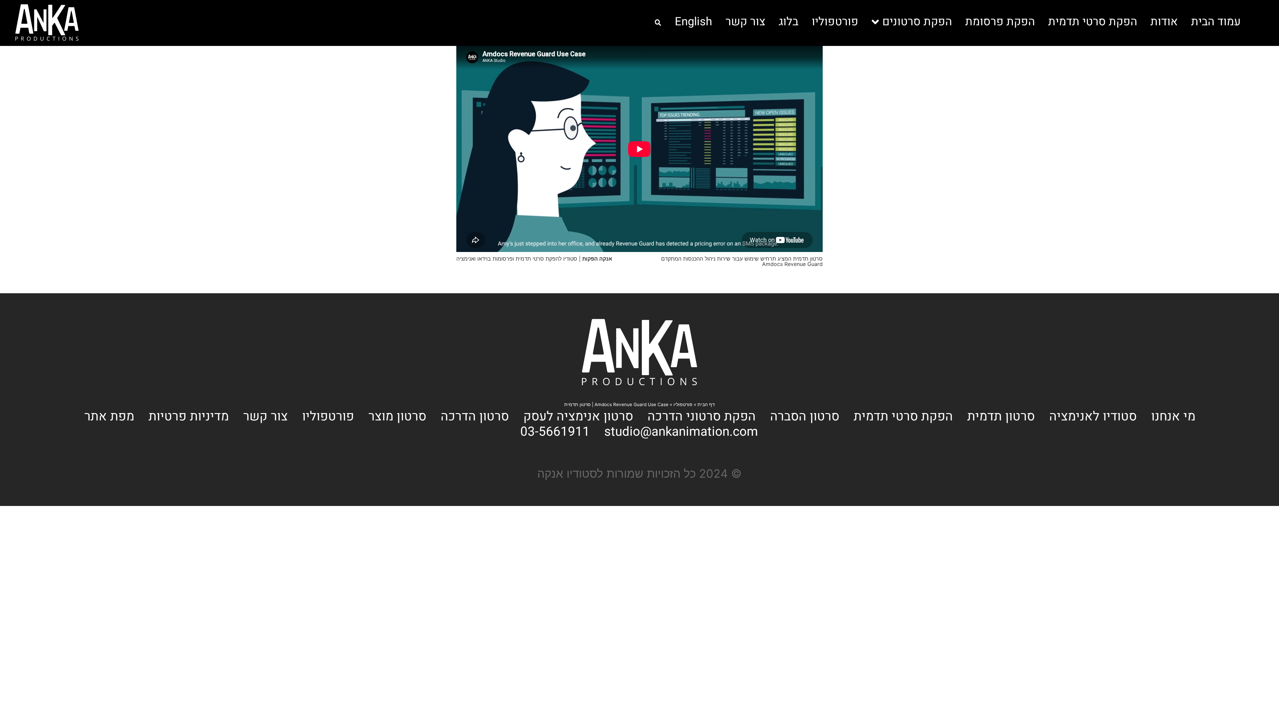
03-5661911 (555, 431)
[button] (658, 22)
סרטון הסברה (804, 416)
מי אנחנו (1173, 416)
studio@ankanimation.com (681, 431)
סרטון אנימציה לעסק (578, 416)
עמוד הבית (1216, 21)
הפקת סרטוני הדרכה (701, 416)
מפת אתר (109, 416)
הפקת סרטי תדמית (1092, 21)
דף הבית (706, 404)
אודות (1164, 21)
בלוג (788, 21)
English (693, 21)
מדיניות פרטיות (189, 416)
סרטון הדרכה (475, 416)
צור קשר (745, 21)
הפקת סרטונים (917, 21)
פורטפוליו (835, 21)
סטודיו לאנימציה (1093, 416)
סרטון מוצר (397, 416)
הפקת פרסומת (1000, 21)
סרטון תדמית (1001, 416)
